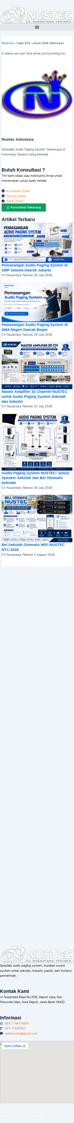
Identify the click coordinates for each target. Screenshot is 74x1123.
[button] (37, 27)
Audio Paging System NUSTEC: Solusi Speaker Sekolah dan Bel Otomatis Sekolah (35, 478)
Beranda (7, 43)
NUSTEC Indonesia (25, 1110)
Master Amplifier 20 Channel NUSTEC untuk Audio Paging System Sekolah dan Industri (34, 396)
